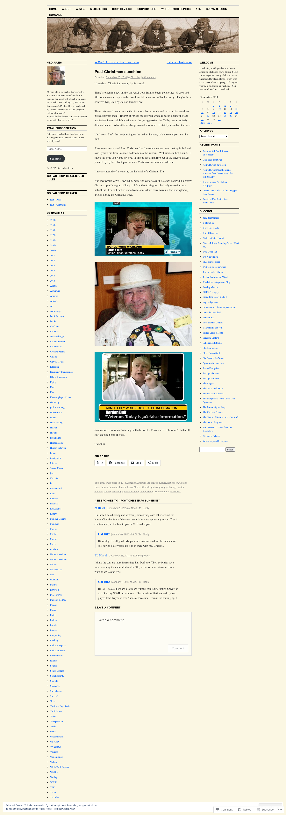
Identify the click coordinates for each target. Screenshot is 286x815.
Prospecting (55, 635)
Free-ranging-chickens (60, 397)
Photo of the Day (58, 599)
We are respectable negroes (215, 440)
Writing (53, 777)
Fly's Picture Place (211, 261)
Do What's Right (210, 256)
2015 (52, 275)
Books (53, 321)
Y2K (198, 9)
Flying (53, 381)
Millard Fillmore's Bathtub (215, 297)
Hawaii (53, 427)
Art (51, 305)
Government (56, 412)
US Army (54, 741)
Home (53, 9)
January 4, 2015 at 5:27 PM (126, 534)
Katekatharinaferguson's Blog (216, 281)
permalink (175, 491)
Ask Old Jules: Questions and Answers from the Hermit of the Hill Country (217, 173)
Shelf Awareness (210, 347)
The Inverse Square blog (214, 407)
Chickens (54, 326)
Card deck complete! (212, 159)
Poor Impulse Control (213, 322)
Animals (141, 482)
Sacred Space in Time (213, 332)
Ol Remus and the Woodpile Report (219, 307)
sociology (117, 491)
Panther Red (208, 317)
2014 (123, 482)
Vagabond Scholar (211, 435)
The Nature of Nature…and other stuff (220, 417)
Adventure (55, 290)
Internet (53, 462)
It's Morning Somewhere (214, 266)
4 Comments (149, 77)
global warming (57, 407)
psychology (170, 487)
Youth (53, 792)
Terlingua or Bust (211, 378)
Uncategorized (56, 736)
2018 (52, 280)
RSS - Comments (58, 204)
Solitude (54, 680)
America (131, 482)
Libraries (54, 498)
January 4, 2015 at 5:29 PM (126, 581)
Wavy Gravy (146, 491)
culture (162, 482)
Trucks (53, 726)
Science (53, 665)
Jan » (209, 122)
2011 (52, 255)
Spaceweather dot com (213, 363)
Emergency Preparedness (61, 371)
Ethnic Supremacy (58, 376)
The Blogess (208, 383)
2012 (52, 260)
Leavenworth (56, 488)
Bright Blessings (210, 232)
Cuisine (53, 356)
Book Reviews (122, 9)
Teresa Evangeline (211, 368)
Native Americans (58, 559)
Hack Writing (56, 422)
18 (225, 112)
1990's (53, 245)
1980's (53, 240)
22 (208, 115)
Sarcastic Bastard (211, 337)
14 (202, 112)
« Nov (202, 122)
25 (225, 115)
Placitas (53, 604)
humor (122, 487)
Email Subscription (61, 128)
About (66, 9)
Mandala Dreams (58, 518)
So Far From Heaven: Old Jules (65, 177)
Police (53, 614)
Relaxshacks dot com (212, 327)
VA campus (55, 746)
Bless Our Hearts (211, 227)
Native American (58, 554)
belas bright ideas (211, 217)
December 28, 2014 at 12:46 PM (124, 507)
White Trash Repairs (176, 9)
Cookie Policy (68, 808)
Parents (53, 584)
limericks (54, 503)
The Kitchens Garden (213, 412)
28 (202, 119)
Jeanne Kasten (56, 468)
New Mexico (56, 569)
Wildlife (54, 771)
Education (172, 482)
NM (52, 574)
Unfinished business (179, 62)
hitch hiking (55, 437)
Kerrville (54, 478)
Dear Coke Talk (210, 251)
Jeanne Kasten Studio (213, 271)
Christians (55, 331)
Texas (52, 701)
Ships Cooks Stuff (211, 352)
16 (213, 112)
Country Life (146, 9)
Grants (53, 417)
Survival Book (216, 9)
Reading (54, 640)
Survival (54, 696)
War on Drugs (56, 756)
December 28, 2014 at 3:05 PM (125, 555)
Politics (53, 620)
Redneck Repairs (58, 645)
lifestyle (145, 487)
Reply (146, 507)
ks (51, 483)
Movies (53, 538)
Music (53, 544)
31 (219, 119)
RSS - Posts (55, 199)
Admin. (80, 9)
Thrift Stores (56, 711)
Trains (53, 716)
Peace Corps (56, 594)
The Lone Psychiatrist (60, 706)
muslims (54, 549)
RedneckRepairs (57, 650)
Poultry (53, 630)
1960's (53, 229)
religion (53, 660)
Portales (54, 625)
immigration (55, 457)
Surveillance (55, 690)
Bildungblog (208, 222)
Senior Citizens (57, 670)
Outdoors (54, 579)
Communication (57, 341)
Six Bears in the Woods (214, 357)
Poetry (53, 609)
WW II (53, 782)
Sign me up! (55, 158)
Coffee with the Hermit (213, 237)
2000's (53, 250)
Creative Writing (57, 351)
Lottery (53, 513)
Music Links (98, 9)
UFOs (53, 731)
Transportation (56, 721)
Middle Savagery (211, 292)
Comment (178, 648)
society (107, 491)
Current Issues (57, 361)
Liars (52, 493)
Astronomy (55, 311)
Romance (55, 15)
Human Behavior (109, 487)
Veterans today (131, 491)
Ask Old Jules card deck (214, 164)
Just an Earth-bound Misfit (215, 276)
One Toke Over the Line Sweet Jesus (117, 62)
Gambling (54, 402)
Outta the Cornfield (212, 312)
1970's (53, 235)
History (53, 432)
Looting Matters (210, 287)
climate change (57, 336)
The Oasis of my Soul (213, 422)
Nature (53, 564)
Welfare (53, 761)
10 (219, 108)
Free (52, 392)
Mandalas (54, 523)
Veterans (54, 751)
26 (231, 115)
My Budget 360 (210, 302)
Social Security (57, 675)
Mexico (53, 528)
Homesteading (56, 442)
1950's (53, 224)
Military (54, 533)
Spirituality (55, 685)
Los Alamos (55, 508)
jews (52, 473)
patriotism (54, 589)
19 (231, 112)
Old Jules (135, 77)
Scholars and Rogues (212, 342)
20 (236, 112)
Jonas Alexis (133, 487)
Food (52, 387)
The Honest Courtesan (213, 393)
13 (236, 108)
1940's (53, 219)
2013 (52, 265)
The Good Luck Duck (213, 388)
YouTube (54, 797)
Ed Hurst (101, 555)
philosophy (157, 487)
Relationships (56, 655)
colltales (100, 507)
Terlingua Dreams (211, 373)
